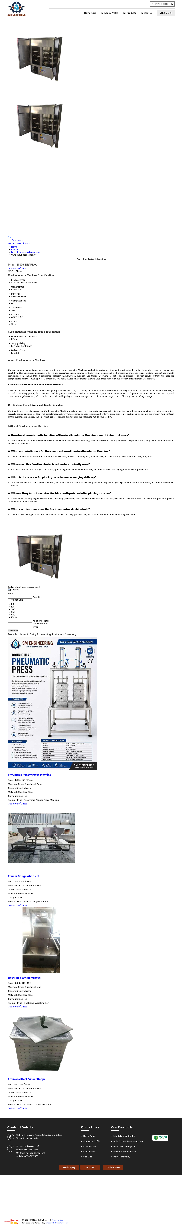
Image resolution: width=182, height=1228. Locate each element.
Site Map (87, 1156)
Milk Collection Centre (124, 1136)
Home (14, 246)
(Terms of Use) (57, 1220)
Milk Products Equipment (125, 1151)
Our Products (129, 13)
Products (16, 249)
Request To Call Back (19, 243)
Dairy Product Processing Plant (129, 1141)
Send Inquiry (18, 240)
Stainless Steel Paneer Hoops (27, 1079)
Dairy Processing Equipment (26, 252)
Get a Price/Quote (17, 268)
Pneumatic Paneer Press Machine (29, 775)
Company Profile (109, 13)
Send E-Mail (166, 12)
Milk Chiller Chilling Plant (125, 1146)
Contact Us (146, 13)
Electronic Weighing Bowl (24, 977)
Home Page (90, 13)
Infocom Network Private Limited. (59, 1223)
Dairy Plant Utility (122, 1156)
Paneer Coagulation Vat (23, 876)
